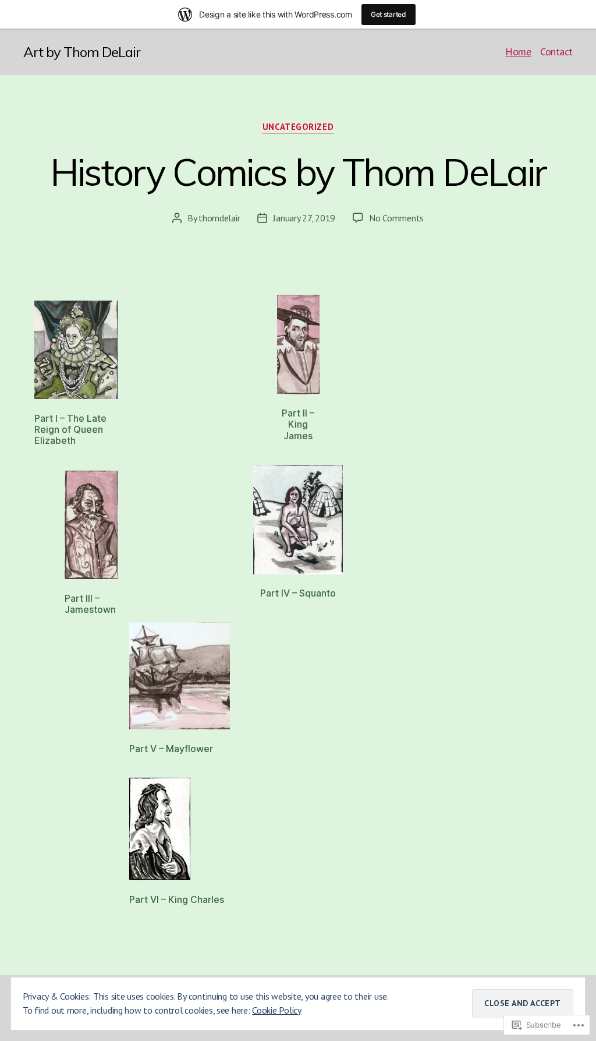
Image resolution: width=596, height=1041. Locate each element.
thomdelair (219, 218)
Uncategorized (298, 127)
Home (518, 51)
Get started (388, 14)
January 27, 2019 (304, 218)
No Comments (396, 218)
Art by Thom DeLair (81, 52)
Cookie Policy (276, 1010)
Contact (556, 51)
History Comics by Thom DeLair (298, 172)
